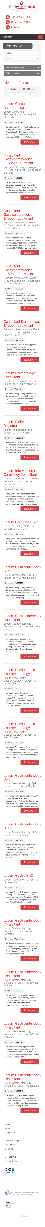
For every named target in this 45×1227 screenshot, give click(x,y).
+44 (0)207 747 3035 (21, 16)
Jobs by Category (12, 1140)
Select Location (13, 73)
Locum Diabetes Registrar (16, 424)
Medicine (22, 58)
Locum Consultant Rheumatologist (18, 106)
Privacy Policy (11, 1160)
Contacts (9, 1148)
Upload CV (10, 1132)
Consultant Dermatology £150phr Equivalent (22, 323)
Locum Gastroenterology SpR (22, 777)
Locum (22, 53)
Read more (30, 141)
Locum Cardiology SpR (21, 522)
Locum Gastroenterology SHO (22, 569)
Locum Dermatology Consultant (19, 375)
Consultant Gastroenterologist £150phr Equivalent (18, 159)
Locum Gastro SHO (18, 875)
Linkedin (15, 27)
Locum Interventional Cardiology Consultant (20, 473)
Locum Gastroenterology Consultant (22, 618)
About (7, 1128)
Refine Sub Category (15, 67)
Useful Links (10, 1156)
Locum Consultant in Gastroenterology (19, 672)
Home (7, 1124)
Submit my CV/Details (22, 21)
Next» (30, 94)
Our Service (10, 1144)
